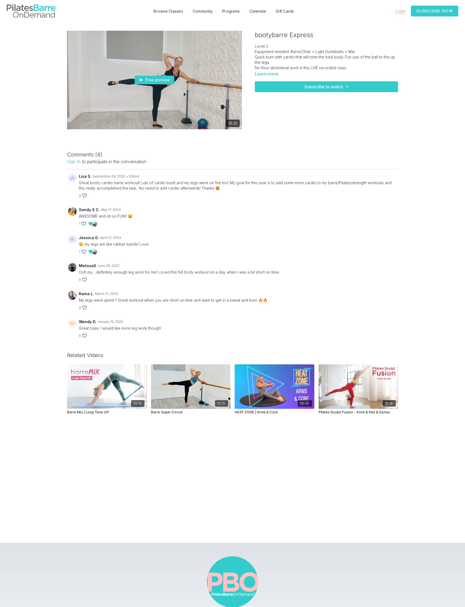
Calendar (257, 11)
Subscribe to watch (323, 86)
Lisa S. (85, 176)
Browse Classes (168, 11)
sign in (73, 161)
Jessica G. (89, 237)
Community (203, 11)
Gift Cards (285, 11)
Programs (231, 11)
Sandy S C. (89, 209)
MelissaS (87, 265)
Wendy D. (87, 321)
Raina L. (86, 293)
